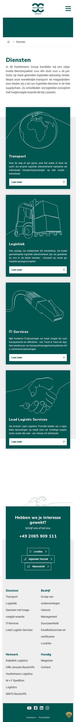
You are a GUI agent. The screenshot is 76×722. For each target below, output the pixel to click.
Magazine (47, 660)
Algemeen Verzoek (38, 559)
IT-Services (12, 623)
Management (49, 616)
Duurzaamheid (50, 623)
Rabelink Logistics (17, 660)
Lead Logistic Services (19, 630)
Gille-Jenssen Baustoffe (20, 667)
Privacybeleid (44, 717)
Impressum (31, 717)
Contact (46, 667)
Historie (45, 610)
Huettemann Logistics (19, 674)
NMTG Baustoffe (16, 694)
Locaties (37, 551)
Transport (12, 596)
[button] (69, 715)
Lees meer (16, 182)
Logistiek (11, 603)
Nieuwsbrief (38, 566)
